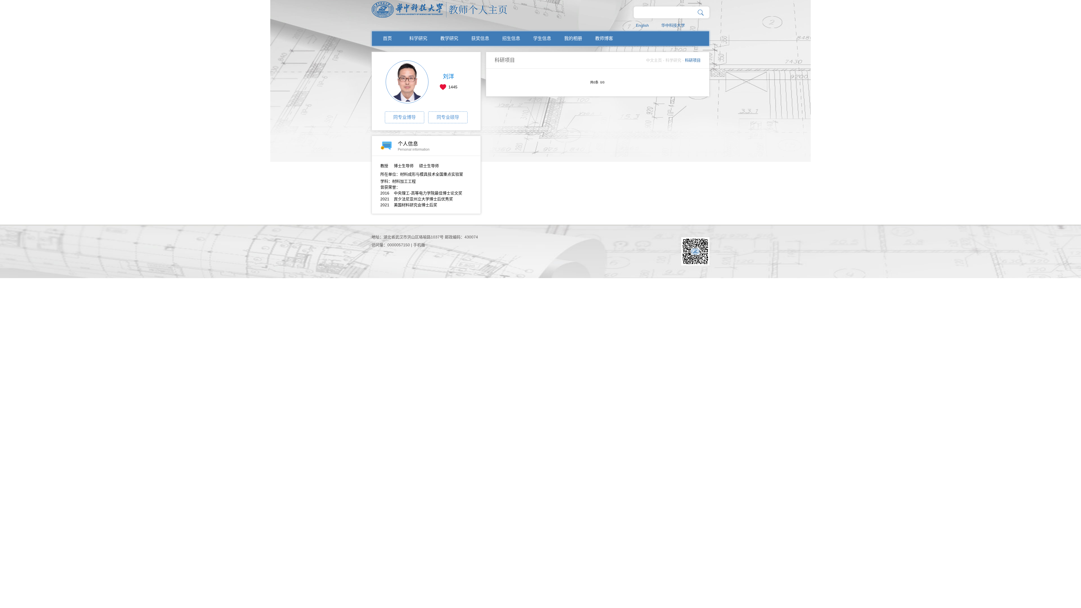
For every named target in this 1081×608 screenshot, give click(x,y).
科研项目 (693, 60)
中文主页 (654, 60)
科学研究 (418, 38)
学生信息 (542, 38)
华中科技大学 (673, 25)
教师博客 (604, 38)
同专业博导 (404, 117)
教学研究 (449, 38)
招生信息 (511, 38)
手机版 (419, 245)
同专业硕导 (448, 117)
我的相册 (573, 38)
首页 (387, 38)
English (642, 25)
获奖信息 (480, 38)
